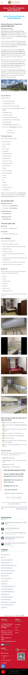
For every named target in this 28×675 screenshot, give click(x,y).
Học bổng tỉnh (4, 594)
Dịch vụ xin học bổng (6, 573)
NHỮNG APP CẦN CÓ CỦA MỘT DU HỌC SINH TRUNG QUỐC (14, 538)
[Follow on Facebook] (14, 615)
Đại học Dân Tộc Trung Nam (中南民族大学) (15, 532)
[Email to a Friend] (15, 498)
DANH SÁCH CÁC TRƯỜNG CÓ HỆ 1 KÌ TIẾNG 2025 (16, 523)
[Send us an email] (19, 615)
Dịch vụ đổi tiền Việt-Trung (7, 570)
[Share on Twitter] (13, 498)
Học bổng (3, 581)
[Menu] (2, 2)
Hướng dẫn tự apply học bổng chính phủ (14, 493)
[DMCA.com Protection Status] (5, 644)
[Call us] (20, 615)
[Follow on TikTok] (16, 615)
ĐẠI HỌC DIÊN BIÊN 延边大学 (12, 528)
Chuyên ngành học (5, 562)
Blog (2, 557)
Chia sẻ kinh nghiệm (5, 560)
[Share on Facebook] (10, 498)
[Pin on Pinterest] (18, 498)
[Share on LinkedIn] (20, 498)
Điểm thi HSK (4, 576)
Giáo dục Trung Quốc (6, 578)
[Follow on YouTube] (23, 615)
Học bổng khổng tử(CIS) (6, 591)
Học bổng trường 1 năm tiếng (8, 602)
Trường (14, 6)
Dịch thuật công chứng (6, 568)
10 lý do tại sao (4, 554)
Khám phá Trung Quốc (6, 604)
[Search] (26, 2)
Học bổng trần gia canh (6, 597)
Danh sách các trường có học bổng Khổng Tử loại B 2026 (15, 543)
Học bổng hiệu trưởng (6, 589)
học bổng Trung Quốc (11, 489)
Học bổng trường (5, 599)
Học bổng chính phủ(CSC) (7, 586)
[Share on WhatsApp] (8, 498)
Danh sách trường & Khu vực (7, 565)
